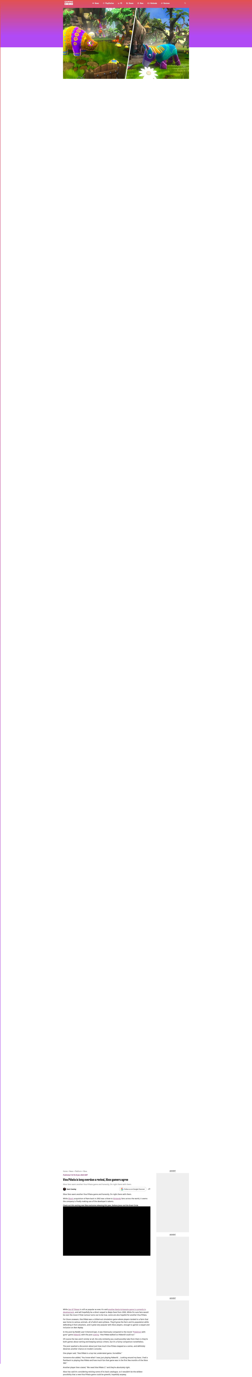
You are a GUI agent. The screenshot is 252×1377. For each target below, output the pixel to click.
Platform (78, 1171)
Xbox (85, 1171)
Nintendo (117, 1198)
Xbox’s (71, 1198)
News (71, 1171)
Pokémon (137, 1332)
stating (96, 1334)
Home (65, 1171)
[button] (149, 1189)
